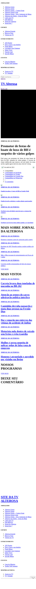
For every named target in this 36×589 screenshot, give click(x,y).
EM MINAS (9, 20)
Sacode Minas (9, 54)
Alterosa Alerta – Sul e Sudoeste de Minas (18, 14)
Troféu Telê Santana (11, 63)
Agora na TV (9, 71)
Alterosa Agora (9, 7)
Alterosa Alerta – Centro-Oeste (14, 10)
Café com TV (9, 18)
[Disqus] (18, 413)
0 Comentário (9, 182)
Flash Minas (8, 46)
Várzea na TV (9, 35)
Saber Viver (8, 50)
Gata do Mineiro (10, 61)
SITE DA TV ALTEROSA (9, 499)
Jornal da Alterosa (10, 21)
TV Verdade (9, 73)
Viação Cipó (9, 52)
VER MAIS (4, 269)
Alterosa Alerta (9, 9)
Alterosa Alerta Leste (11, 12)
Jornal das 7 (8, 23)
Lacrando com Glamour (12, 48)
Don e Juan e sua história (13, 45)
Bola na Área (9, 33)
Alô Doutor (8, 43)
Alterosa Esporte (10, 31)
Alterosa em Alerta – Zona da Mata (16, 16)
